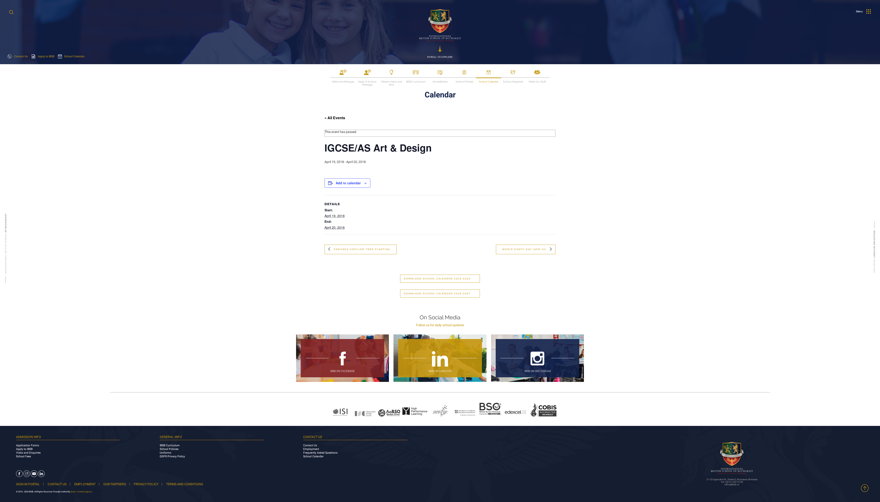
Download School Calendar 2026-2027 (437, 293)
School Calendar (488, 81)
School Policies (464, 81)
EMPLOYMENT (85, 484)
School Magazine (513, 81)
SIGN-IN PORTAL (28, 484)
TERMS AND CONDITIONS (184, 484)
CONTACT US (57, 484)
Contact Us (310, 445)
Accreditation (440, 81)
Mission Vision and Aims (391, 82)
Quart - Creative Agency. (81, 492)
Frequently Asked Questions (320, 452)
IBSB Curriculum (416, 81)
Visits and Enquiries (28, 452)
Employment (311, 449)
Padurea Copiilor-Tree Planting (361, 249)
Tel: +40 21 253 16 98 (732, 482)
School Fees (23, 456)
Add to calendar (348, 183)
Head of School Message (367, 82)
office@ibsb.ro (731, 484)
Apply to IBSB (24, 449)
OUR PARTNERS (114, 484)
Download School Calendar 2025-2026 (437, 278)
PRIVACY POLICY (146, 484)
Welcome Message (343, 81)
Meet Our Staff (537, 81)
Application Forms (27, 445)
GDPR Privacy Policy (172, 456)
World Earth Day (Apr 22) (524, 249)
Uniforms (165, 452)
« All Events (334, 117)
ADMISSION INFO (28, 437)
